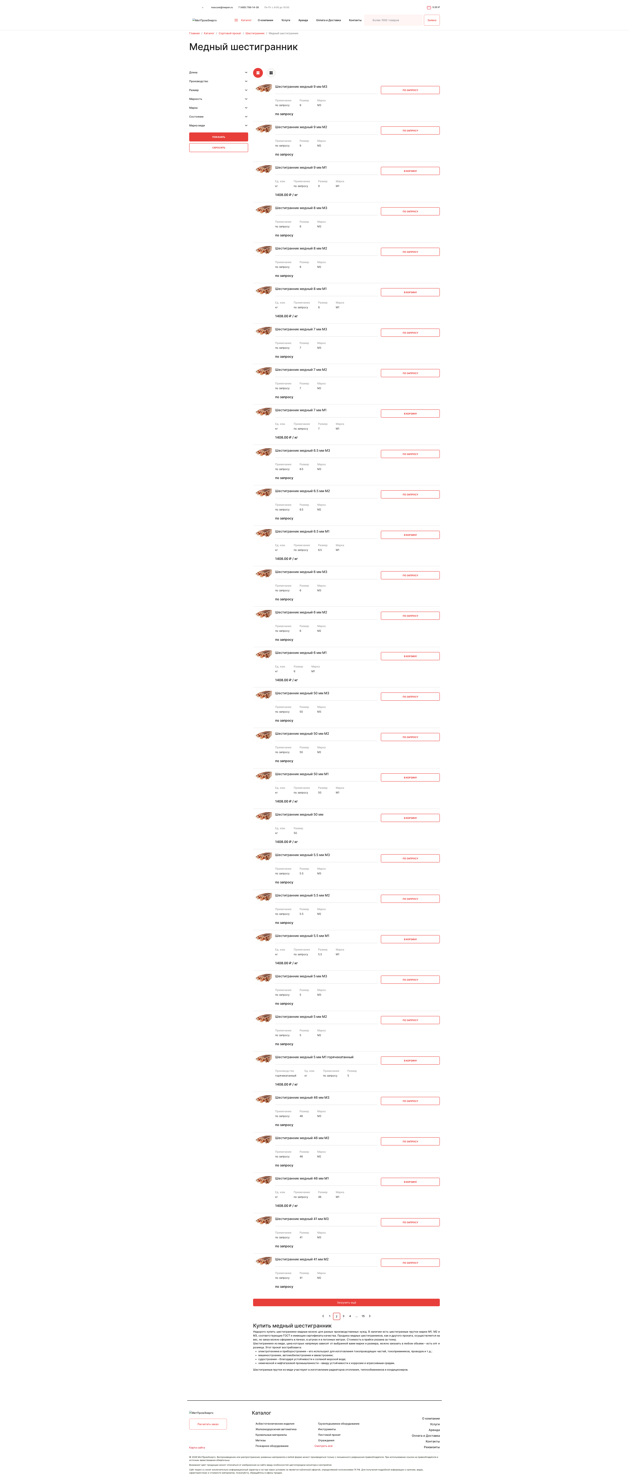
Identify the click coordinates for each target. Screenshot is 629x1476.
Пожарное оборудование (272, 1446)
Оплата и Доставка (328, 20)
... (356, 1316)
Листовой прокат (329, 1434)
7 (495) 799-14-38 (248, 7)
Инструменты (327, 1429)
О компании (265, 20)
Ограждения (326, 1440)
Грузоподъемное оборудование (338, 1423)
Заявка (431, 20)
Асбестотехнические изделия (275, 1423)
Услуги (285, 20)
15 (363, 1316)
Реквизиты (432, 1447)
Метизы (261, 1440)
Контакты (355, 20)
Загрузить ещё (346, 1302)
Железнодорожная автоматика (276, 1429)
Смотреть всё (323, 1446)
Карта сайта (197, 1447)
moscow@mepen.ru (222, 7)
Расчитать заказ (208, 1424)
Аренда (303, 20)
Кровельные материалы (271, 1434)
